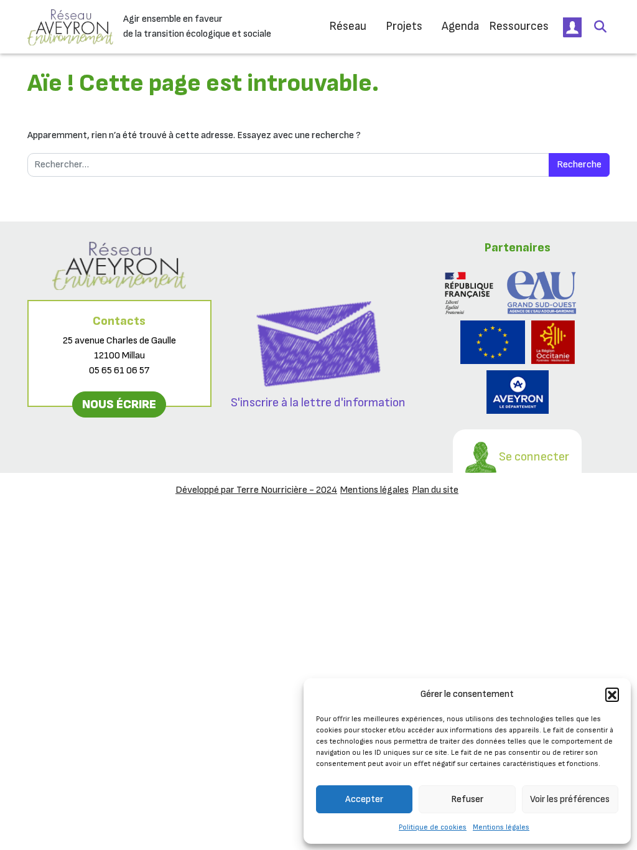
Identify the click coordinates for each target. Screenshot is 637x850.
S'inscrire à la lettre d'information (318, 402)
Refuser (467, 799)
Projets (404, 26)
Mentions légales (501, 827)
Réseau (347, 26)
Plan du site (435, 490)
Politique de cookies (433, 827)
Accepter (364, 799)
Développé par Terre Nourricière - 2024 (256, 490)
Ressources (519, 26)
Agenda (460, 26)
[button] (612, 694)
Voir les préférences (570, 799)
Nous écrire (119, 404)
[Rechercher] (600, 26)
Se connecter (532, 456)
